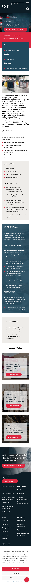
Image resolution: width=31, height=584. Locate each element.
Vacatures (5, 524)
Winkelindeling (6, 512)
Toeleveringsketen (12, 177)
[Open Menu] (27, 3)
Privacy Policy (19, 581)
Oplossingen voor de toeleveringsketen (8, 498)
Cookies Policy (11, 581)
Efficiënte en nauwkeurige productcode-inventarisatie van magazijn (15, 202)
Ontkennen (15, 573)
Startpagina (6, 35)
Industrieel (20, 493)
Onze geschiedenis (8, 528)
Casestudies (17, 35)
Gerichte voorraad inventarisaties (16, 68)
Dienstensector (11, 171)
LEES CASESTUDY (13, 374)
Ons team (5, 531)
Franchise (5, 535)
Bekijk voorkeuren (15, 578)
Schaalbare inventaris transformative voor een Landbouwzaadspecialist (14, 189)
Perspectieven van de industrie (23, 534)
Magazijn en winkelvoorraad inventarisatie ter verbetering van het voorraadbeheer (16, 209)
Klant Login (8, 481)
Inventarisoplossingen (9, 490)
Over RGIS (5, 520)
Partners (4, 538)
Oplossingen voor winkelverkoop (7, 507)
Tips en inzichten (22, 530)
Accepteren (15, 568)
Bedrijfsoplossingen (8, 493)
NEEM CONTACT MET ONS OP (15, 30)
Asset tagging (6, 502)
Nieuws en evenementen (21, 525)
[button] (28, 548)
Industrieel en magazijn (13, 174)
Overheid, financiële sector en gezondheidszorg (22, 500)
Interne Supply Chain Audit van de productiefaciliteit (16, 196)
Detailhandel (10, 168)
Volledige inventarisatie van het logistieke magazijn (16, 216)
